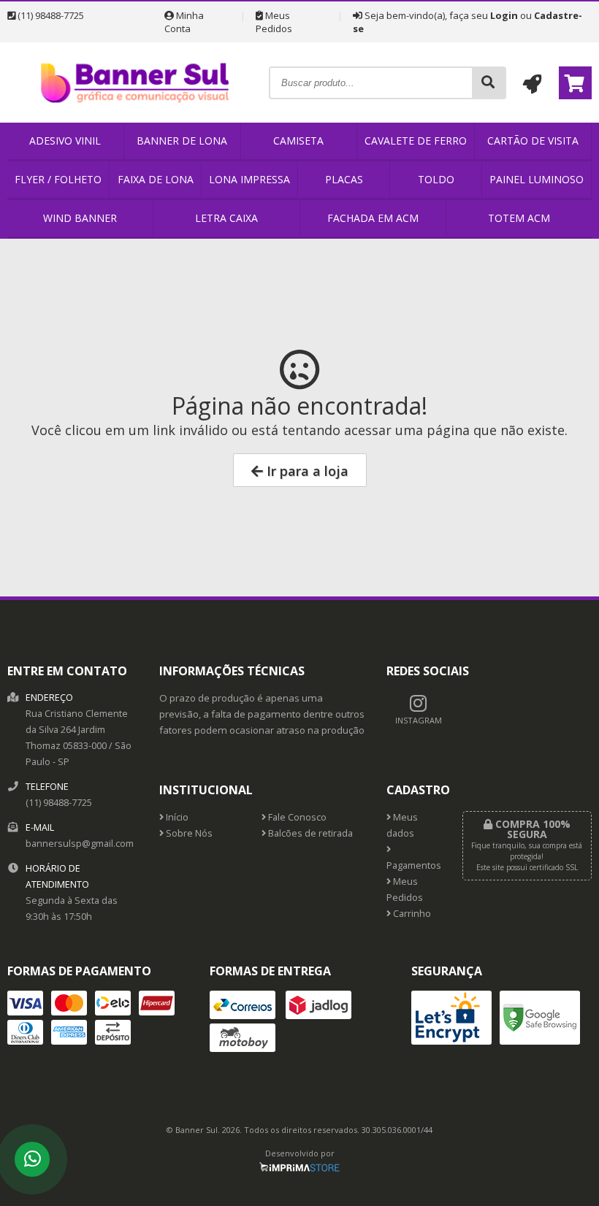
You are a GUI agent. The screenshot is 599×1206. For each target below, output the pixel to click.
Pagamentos (413, 865)
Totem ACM (519, 218)
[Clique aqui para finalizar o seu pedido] (575, 82)
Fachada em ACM (373, 218)
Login (504, 15)
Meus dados (402, 825)
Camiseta (298, 140)
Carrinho (411, 913)
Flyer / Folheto (58, 179)
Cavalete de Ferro (416, 140)
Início (176, 817)
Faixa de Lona (156, 179)
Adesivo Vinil (65, 140)
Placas (344, 179)
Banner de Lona (182, 140)
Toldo (436, 179)
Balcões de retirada (309, 833)
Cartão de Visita (533, 140)
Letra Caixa (226, 218)
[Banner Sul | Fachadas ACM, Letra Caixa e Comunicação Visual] (138, 119)
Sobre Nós (188, 833)
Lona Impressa (249, 179)
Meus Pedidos (274, 22)
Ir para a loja (305, 471)
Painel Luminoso (536, 179)
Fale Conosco (296, 817)
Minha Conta (184, 22)
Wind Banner (80, 218)
